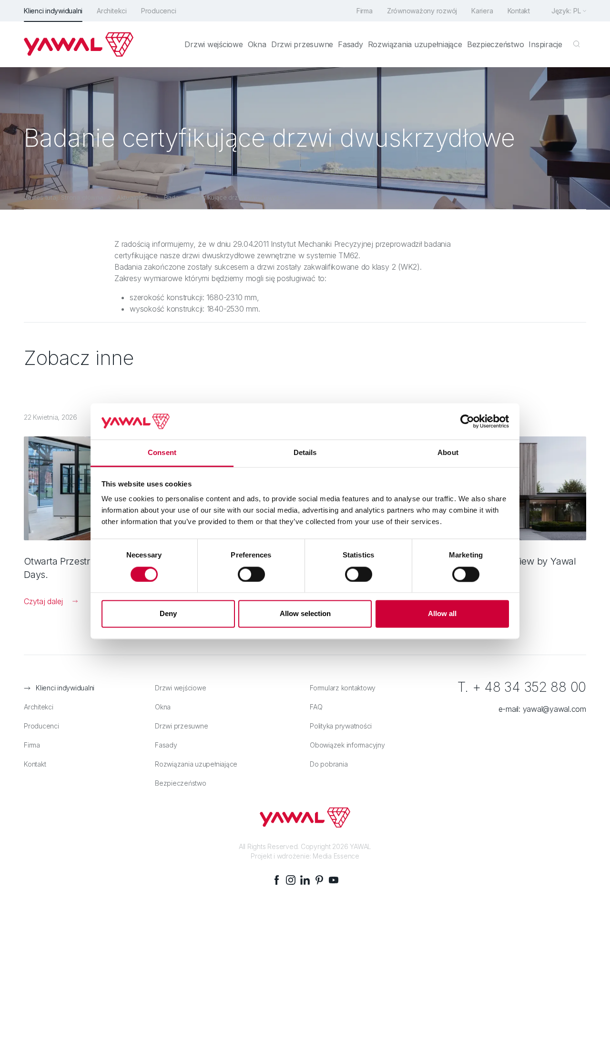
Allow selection (305, 614)
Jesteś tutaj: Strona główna (63, 197)
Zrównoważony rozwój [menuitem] (422, 11)
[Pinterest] (319, 880)
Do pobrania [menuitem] (328, 764)
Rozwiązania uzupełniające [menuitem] (415, 44)
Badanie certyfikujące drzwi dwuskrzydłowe (228, 197)
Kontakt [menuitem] (519, 11)
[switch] (251, 574)
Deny (168, 614)
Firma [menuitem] (364, 11)
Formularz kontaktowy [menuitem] (343, 688)
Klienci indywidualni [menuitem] (53, 11)
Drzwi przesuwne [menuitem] (302, 44)
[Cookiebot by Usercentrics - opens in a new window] (467, 421)
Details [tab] (305, 453)
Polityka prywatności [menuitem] (341, 726)
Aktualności (134, 197)
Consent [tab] (162, 453)
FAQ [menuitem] (316, 707)
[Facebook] (276, 880)
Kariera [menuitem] (482, 11)
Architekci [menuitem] (112, 11)
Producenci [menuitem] (158, 11)
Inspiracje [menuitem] (545, 44)
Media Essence (336, 856)
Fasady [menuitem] (350, 44)
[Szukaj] (576, 44)
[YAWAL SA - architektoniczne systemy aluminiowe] (78, 44)
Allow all (442, 614)
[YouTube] (333, 880)
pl (577, 11)
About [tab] (447, 453)
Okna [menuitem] (257, 44)
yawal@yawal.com (554, 709)
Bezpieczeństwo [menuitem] (495, 44)
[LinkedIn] (305, 880)
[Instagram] (290, 880)
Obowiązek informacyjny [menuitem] (347, 745)
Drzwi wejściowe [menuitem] (213, 44)
